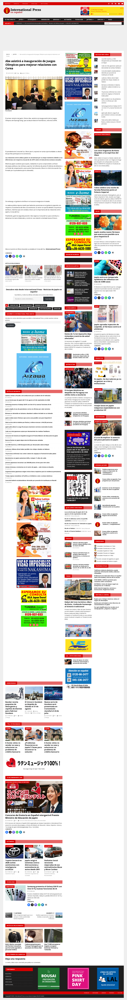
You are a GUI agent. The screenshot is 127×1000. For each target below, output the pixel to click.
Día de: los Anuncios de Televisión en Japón (78, 523)
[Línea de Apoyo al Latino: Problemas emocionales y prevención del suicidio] (68, 661)
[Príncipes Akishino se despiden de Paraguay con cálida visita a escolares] (78, 378)
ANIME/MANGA (11, 683)
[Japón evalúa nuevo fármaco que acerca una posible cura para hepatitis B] (108, 222)
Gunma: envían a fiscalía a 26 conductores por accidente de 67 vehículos (27, 395)
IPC (16, 715)
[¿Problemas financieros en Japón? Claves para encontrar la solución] (34, 734)
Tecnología (79, 19)
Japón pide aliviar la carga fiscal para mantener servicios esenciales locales (29, 427)
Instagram (95, 992)
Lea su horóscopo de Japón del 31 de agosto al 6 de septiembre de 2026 (27, 400)
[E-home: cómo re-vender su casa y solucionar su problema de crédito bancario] (14, 734)
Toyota (13, 873)
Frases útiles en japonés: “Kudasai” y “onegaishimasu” (111, 523)
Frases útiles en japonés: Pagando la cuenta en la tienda (110, 533)
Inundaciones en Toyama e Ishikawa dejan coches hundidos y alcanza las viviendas (82, 283)
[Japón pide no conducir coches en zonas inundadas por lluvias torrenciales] (70, 291)
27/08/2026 (10, 715)
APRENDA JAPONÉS (101, 465)
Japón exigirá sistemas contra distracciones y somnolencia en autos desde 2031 (32, 865)
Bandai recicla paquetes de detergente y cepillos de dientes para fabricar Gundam (13, 707)
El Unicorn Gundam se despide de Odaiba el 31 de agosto (33, 705)
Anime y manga (36, 713)
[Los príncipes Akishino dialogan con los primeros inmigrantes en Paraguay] (68, 414)
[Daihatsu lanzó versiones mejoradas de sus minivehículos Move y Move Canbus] (53, 851)
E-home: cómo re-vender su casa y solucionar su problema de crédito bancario (13, 747)
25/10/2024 (76, 559)
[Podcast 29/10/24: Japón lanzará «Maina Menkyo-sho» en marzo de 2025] (68, 544)
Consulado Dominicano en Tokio (106, 548)
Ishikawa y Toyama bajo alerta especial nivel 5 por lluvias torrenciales (82, 299)
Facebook (86, 992)
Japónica (90, 19)
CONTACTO (16, 3)
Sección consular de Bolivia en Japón (107, 561)
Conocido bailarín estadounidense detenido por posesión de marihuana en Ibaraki (30, 480)
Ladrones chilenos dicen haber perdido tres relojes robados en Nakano (27, 449)
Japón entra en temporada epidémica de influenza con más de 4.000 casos (106, 279)
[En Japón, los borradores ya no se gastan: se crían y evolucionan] (108, 369)
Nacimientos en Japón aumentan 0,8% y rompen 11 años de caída (25, 458)
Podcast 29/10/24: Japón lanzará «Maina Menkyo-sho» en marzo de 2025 (82, 544)
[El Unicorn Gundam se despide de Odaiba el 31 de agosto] (34, 693)
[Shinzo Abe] (33, 109)
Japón (21, 19)
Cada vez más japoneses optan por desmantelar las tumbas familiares (27, 431)
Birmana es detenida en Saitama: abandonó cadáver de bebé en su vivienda (29, 413)
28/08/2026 (9, 460)
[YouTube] (122, 3)
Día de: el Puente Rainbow (73, 531)
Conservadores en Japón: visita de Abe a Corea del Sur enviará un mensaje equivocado (14, 277)
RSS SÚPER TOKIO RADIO (74, 507)
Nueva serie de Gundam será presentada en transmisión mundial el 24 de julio (51, 707)
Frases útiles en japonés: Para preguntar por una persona (111, 480)
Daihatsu (52, 873)
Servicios (56, 19)
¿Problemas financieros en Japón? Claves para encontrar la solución (33, 747)
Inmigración (45, 19)
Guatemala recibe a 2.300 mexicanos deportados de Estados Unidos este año (81, 356)
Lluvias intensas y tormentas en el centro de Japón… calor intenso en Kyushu (29, 467)
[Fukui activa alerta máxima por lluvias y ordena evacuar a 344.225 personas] (70, 274)
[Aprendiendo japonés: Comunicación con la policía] (97, 507)
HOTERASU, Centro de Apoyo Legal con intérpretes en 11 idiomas (106, 584)
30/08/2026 (9, 402)
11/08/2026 (29, 711)
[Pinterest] (118, 3)
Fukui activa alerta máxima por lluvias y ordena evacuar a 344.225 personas (28, 422)
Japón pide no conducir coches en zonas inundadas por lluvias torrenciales (82, 291)
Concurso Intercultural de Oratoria (28, 820)
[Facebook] (108, 3)
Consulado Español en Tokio (105, 551)
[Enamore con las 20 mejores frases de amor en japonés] (97, 489)
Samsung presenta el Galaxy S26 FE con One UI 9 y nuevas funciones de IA (28, 404)
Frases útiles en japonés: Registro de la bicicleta (110, 514)
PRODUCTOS (99, 358)
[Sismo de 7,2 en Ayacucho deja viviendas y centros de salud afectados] (78, 321)
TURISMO (98, 130)
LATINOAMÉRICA (71, 308)
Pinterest (111, 992)
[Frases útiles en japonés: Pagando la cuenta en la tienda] (97, 533)
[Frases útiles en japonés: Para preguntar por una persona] (97, 481)
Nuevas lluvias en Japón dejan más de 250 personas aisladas (24, 440)
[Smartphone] (15, 893)
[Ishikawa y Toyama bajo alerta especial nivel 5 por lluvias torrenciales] (70, 299)
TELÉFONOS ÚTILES (101, 566)
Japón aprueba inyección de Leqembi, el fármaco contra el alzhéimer (107, 326)
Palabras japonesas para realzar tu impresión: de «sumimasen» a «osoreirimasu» (110, 471)
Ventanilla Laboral (102, 595)
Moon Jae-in (33, 308)
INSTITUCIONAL (44, 3)
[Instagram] (112, 3)
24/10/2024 (76, 569)
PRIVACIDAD (25, 3)
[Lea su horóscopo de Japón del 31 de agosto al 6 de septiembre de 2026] (78, 438)
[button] (33, 93)
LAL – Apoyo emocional (73, 656)
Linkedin (104, 992)
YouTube (120, 992)
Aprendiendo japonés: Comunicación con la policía (111, 506)
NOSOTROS (7, 3)
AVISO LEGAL (34, 3)
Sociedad (27, 875)
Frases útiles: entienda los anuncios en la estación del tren (110, 498)
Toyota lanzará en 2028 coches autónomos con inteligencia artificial (13, 865)
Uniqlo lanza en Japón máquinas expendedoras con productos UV (107, 407)
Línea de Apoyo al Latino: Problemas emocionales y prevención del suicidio (81, 661)
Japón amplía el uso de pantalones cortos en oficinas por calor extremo (27, 409)
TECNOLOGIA (11, 882)
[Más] (37, 827)
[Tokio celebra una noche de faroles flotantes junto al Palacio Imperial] (108, 178)
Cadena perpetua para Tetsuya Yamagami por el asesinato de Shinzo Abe (34, 946)
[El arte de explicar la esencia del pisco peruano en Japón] (108, 428)
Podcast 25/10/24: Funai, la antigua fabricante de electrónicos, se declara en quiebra (81, 555)
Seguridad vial (34, 873)
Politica (27, 73)
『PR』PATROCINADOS (13, 724)
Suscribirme (10, 325)
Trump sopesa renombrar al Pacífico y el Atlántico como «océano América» (29, 476)
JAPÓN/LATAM (70, 364)
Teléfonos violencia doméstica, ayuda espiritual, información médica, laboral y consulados (106, 571)
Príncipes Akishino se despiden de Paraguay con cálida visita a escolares (76, 392)
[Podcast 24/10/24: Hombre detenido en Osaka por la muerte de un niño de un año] (68, 566)
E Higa (17, 73)
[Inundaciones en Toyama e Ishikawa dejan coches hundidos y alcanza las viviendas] (70, 282)
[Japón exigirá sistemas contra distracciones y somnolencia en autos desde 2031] (34, 851)
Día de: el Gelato (70, 528)
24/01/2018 (10, 73)
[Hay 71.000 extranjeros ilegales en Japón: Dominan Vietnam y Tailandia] (53, 935)
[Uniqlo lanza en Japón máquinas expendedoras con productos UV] (108, 396)
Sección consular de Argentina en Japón (108, 559)
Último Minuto (10, 19)
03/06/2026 (98, 442)
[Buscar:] (113, 23)
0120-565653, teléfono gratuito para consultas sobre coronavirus (105, 580)
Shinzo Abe (57, 308)
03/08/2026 (49, 872)
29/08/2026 (9, 433)
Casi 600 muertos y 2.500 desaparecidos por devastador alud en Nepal (27, 445)
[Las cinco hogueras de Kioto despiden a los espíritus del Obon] (108, 141)
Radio (110, 19)
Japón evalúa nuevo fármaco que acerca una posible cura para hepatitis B (28, 418)
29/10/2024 (76, 547)
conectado (21, 962)
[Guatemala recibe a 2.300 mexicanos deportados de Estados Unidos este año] (68, 356)
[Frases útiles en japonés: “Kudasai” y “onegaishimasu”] (97, 524)
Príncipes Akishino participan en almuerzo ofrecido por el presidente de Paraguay (82, 423)
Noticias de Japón (45, 308)
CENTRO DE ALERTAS (72, 266)
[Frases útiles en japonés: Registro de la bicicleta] (97, 515)
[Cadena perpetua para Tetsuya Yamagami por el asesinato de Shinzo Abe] (34, 935)
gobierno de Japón (40, 305)
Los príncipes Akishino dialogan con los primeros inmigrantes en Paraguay (81, 414)
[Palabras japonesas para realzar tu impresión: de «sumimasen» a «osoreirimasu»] (97, 471)
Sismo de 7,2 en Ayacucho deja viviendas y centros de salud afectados (78, 336)
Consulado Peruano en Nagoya (105, 553)
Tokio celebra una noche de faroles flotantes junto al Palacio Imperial (106, 189)
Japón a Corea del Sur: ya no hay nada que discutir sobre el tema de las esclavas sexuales (52, 277)
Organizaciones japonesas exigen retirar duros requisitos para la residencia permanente (33, 471)
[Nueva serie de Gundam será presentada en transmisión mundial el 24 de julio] (53, 693)
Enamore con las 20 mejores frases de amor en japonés (111, 488)
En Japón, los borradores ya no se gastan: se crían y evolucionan (107, 381)
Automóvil (68, 19)
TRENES (68, 576)
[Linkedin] (115, 3)
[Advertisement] (63, 38)
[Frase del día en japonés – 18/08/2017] (78, 485)
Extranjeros (32, 19)
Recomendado (42, 820)
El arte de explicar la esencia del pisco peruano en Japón (107, 438)
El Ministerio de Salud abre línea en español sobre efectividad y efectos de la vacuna (107, 576)
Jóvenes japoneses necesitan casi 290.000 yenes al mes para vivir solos (27, 462)
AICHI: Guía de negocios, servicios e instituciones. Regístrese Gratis (105, 588)
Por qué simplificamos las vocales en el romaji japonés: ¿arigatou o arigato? (106, 607)
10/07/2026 (49, 715)
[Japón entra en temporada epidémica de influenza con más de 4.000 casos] (108, 267)
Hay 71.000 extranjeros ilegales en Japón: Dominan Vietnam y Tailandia (52, 947)
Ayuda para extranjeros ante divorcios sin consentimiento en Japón (107, 603)
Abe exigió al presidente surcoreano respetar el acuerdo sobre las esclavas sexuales (33, 277)
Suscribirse (49, 299)
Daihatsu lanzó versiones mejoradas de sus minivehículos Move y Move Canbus (53, 865)
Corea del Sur (14, 305)
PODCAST (69, 538)
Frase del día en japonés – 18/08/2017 (78, 499)
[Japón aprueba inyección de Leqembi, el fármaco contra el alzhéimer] (108, 314)
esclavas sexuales (26, 305)
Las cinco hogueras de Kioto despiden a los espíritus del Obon (106, 152)
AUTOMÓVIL (10, 841)
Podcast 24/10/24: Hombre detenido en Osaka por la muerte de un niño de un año (82, 566)
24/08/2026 (29, 872)
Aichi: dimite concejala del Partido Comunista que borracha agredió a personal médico (13, 947)
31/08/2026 (9, 397)
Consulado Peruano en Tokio (105, 555)
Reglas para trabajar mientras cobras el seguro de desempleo (106, 599)
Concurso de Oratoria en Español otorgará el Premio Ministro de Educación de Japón (31, 436)
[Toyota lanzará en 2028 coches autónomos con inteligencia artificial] (14, 851)
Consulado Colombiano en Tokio (106, 546)
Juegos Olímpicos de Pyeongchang (17, 308)
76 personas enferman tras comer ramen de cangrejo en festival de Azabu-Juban (30, 453)
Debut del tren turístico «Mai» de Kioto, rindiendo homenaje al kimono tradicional (78, 604)
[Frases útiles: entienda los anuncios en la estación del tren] (97, 498)
